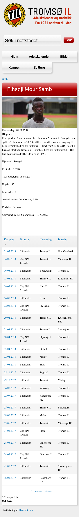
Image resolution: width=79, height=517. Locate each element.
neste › (38, 491)
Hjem (14, 56)
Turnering (25, 239)
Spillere (39, 67)
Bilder (64, 56)
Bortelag (62, 239)
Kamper (14, 67)
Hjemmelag (46, 239)
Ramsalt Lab (26, 510)
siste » (48, 491)
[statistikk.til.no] (37, 27)
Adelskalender (39, 56)
